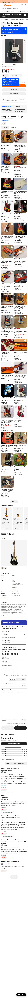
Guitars (12, 11)
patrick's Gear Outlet (11, 99)
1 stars (2, 755)
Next (13, 501)
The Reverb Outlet (6, 11)
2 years (23, 679)
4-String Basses (16, 595)
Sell (18, 5)
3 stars (3, 751)
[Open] (24, 634)
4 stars (3, 749)
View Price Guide (7, 728)
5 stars (3, 747)
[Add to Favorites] (19, 25)
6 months (12, 679)
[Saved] (22, 5)
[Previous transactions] (22, 720)
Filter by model (5, 631)
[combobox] (12, 634)
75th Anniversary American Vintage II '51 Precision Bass (17, 521)
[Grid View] (2, 123)
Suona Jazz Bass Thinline (6, 520)
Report (3, 789)
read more (3, 785)
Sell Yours (20, 728)
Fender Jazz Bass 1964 (9, 65)
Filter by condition (6, 640)
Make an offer (14, 93)
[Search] (25, 8)
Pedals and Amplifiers (20, 11)
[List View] (5, 123)
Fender (13, 575)
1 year (18, 679)
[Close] (17, 79)
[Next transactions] (25, 720)
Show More (14, 588)
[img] (20, 99)
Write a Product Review (14, 743)
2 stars (3, 753)
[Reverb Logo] (7, 5)
